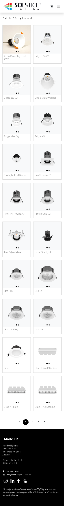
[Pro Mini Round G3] (17, 197)
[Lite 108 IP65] (17, 313)
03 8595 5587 (13, 471)
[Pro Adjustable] (17, 236)
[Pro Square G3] (47, 158)
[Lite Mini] (17, 274)
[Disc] (17, 351)
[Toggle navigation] (58, 6)
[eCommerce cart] (51, 6)
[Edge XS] (47, 120)
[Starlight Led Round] (17, 158)
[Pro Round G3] (47, 197)
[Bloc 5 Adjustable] (47, 390)
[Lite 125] (47, 274)
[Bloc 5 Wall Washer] (47, 351)
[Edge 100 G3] (47, 39)
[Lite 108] (47, 313)
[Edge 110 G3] (17, 81)
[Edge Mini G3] (17, 120)
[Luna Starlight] (47, 236)
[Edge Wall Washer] (47, 81)
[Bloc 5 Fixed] (17, 390)
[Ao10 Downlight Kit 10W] (17, 39)
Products (6, 18)
